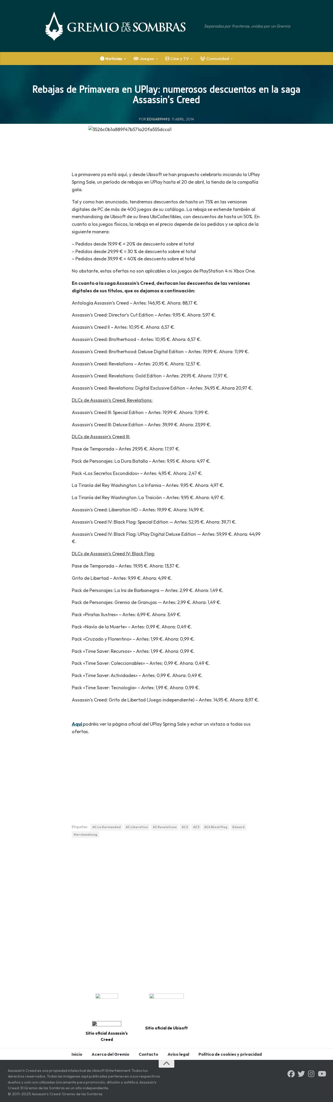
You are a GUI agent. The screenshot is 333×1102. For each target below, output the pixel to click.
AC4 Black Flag (215, 827)
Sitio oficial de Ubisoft (166, 1028)
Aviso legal (178, 1054)
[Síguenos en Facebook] (291, 1074)
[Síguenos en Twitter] (301, 1074)
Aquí (77, 724)
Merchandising (85, 834)
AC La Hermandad (106, 827)
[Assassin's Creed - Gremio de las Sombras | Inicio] (121, 26)
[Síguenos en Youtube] (321, 1074)
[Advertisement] (166, 776)
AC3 (196, 827)
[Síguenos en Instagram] (311, 1074)
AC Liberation (137, 827)
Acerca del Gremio (110, 1054)
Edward (238, 827)
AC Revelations (165, 827)
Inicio (77, 1054)
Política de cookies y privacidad (230, 1054)
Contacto (148, 1054)
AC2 (185, 827)
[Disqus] (166, 914)
